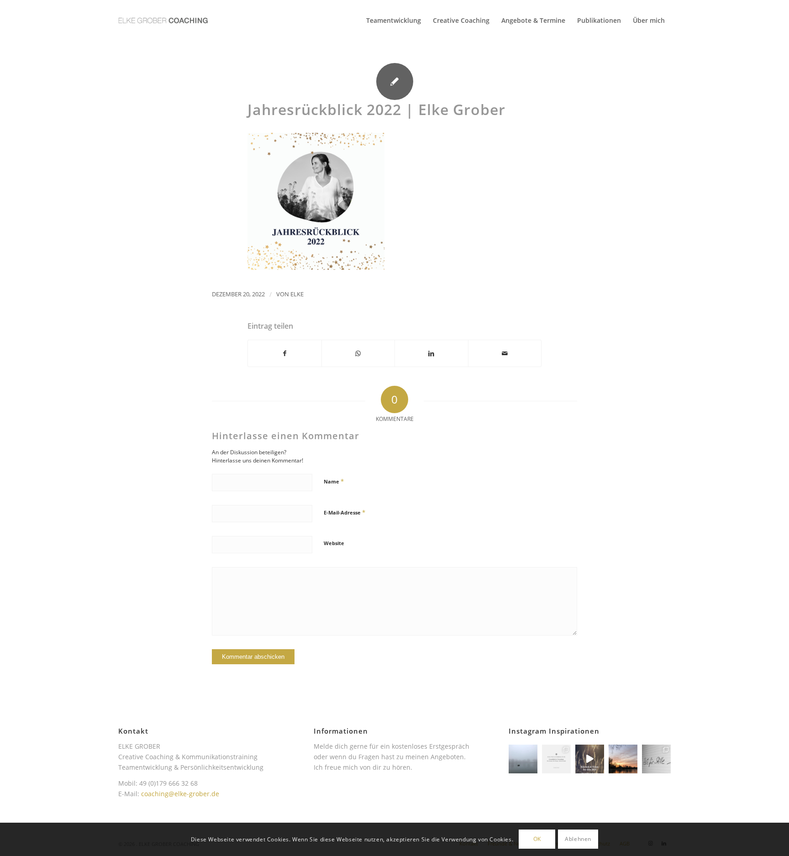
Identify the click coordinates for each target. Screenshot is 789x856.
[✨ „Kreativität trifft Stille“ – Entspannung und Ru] (656, 759)
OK (537, 839)
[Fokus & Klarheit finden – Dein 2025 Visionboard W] (589, 759)
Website (334, 543)
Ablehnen (578, 839)
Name (334, 481)
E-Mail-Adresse (344, 512)
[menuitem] (393, 20)
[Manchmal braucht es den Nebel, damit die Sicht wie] (523, 759)
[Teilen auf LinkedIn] (431, 353)
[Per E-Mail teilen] (505, 353)
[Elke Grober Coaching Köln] (163, 20)
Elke (297, 294)
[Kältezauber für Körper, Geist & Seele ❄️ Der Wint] (556, 759)
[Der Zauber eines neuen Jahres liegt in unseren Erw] (623, 759)
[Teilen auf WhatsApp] (358, 353)
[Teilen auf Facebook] (284, 353)
